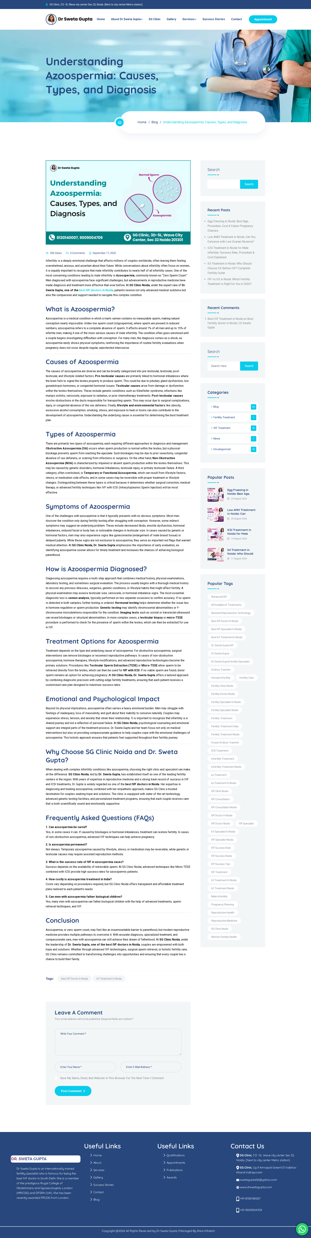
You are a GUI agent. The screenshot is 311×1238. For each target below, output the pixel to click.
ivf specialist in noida (223, 831)
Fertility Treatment (224, 417)
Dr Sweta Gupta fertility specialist (230, 661)
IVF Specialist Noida (222, 839)
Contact (236, 19)
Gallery (171, 19)
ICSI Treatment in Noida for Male (239, 531)
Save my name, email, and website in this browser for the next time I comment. (112, 1078)
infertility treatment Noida (226, 766)
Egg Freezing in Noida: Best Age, (238, 491)
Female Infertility (220, 677)
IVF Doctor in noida (221, 815)
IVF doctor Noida (220, 823)
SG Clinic (155, 19)
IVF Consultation (220, 799)
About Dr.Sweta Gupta (126, 19)
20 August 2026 (239, 518)
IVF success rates (221, 855)
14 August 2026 (239, 538)
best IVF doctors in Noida (96, 290)
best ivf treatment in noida (226, 637)
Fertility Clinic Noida (222, 685)
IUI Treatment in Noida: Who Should (240, 551)
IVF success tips (220, 864)
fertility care (247, 677)
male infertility (219, 896)
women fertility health (224, 936)
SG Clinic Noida (219, 928)
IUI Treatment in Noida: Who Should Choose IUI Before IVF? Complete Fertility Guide (230, 268)
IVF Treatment (221, 428)
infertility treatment (222, 758)
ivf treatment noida (222, 888)
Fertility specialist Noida (224, 710)
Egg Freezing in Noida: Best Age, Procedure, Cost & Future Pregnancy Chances (230, 226)
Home (101, 19)
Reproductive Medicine (224, 920)
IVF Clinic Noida (219, 791)
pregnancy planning (222, 904)
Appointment (263, 19)
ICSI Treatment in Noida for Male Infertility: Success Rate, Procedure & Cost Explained (231, 252)
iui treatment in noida (223, 783)
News (216, 438)
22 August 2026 (239, 498)
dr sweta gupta (220, 653)
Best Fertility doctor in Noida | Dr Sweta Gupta (230, 323)
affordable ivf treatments (226, 604)
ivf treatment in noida (109, 978)
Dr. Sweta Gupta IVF (222, 645)
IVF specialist (246, 823)
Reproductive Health (222, 912)
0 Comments (77, 253)
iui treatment (219, 775)
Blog (155, 122)
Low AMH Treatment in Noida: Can (241, 511)
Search (214, 170)
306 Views (56, 253)
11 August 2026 (239, 558)
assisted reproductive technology (231, 613)
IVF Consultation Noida (224, 807)
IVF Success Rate (221, 847)
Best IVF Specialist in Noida (226, 629)
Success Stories (213, 19)
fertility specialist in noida (226, 702)
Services (188, 19)
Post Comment (71, 1091)
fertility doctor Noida (223, 694)
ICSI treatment (219, 750)
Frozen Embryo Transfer (225, 742)
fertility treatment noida (225, 734)
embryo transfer (221, 669)
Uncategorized (222, 449)
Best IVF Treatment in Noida (225, 319)
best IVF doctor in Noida (74, 978)
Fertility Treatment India (224, 726)
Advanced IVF (219, 596)
